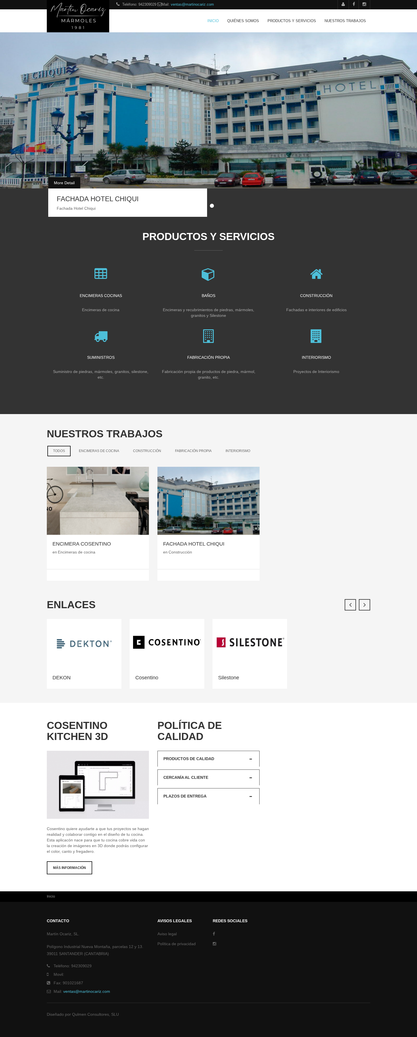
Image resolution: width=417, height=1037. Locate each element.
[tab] (208, 759)
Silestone (228, 677)
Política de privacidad (176, 943)
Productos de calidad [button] (188, 759)
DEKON (61, 677)
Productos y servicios (292, 21)
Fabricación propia (208, 357)
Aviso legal (167, 934)
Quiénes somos (243, 21)
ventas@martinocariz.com (192, 4)
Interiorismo (316, 357)
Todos (62, 451)
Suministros (101, 357)
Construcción (316, 295)
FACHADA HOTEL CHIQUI (98, 199)
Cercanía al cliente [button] (185, 777)
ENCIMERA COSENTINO (81, 544)
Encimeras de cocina (99, 451)
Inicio (213, 21)
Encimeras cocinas (101, 295)
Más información (69, 868)
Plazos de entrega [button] (185, 796)
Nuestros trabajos (345, 21)
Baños (208, 295)
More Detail (64, 183)
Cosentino (146, 677)
